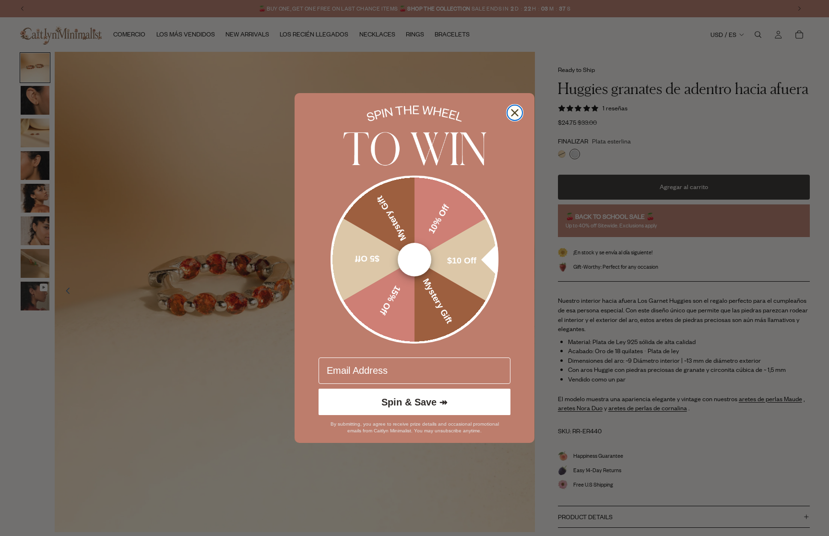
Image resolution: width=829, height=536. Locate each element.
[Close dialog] (514, 112)
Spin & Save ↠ (414, 402)
